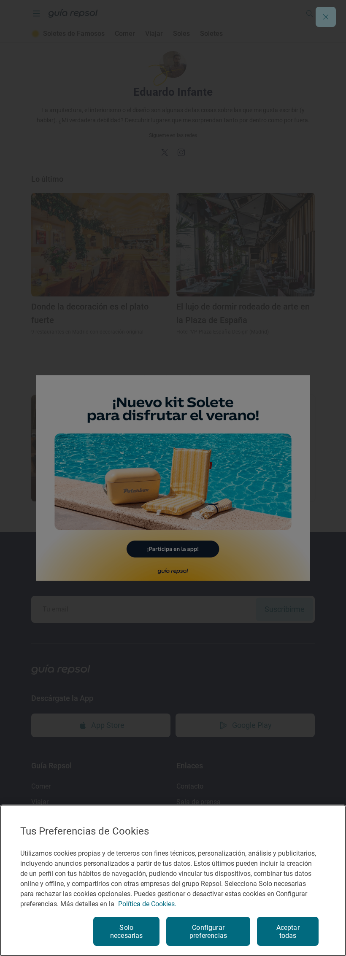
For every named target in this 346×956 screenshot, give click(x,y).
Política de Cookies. (147, 904)
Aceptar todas (288, 932)
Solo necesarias (126, 932)
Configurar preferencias (208, 932)
